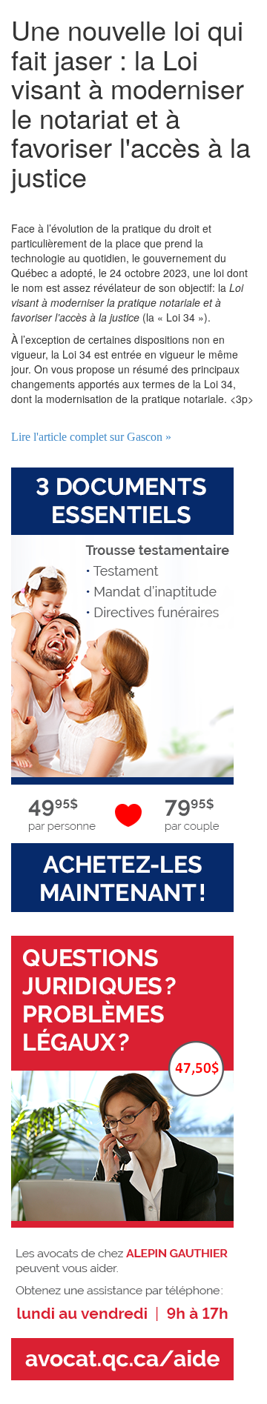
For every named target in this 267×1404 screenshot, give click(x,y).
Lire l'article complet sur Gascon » (91, 436)
